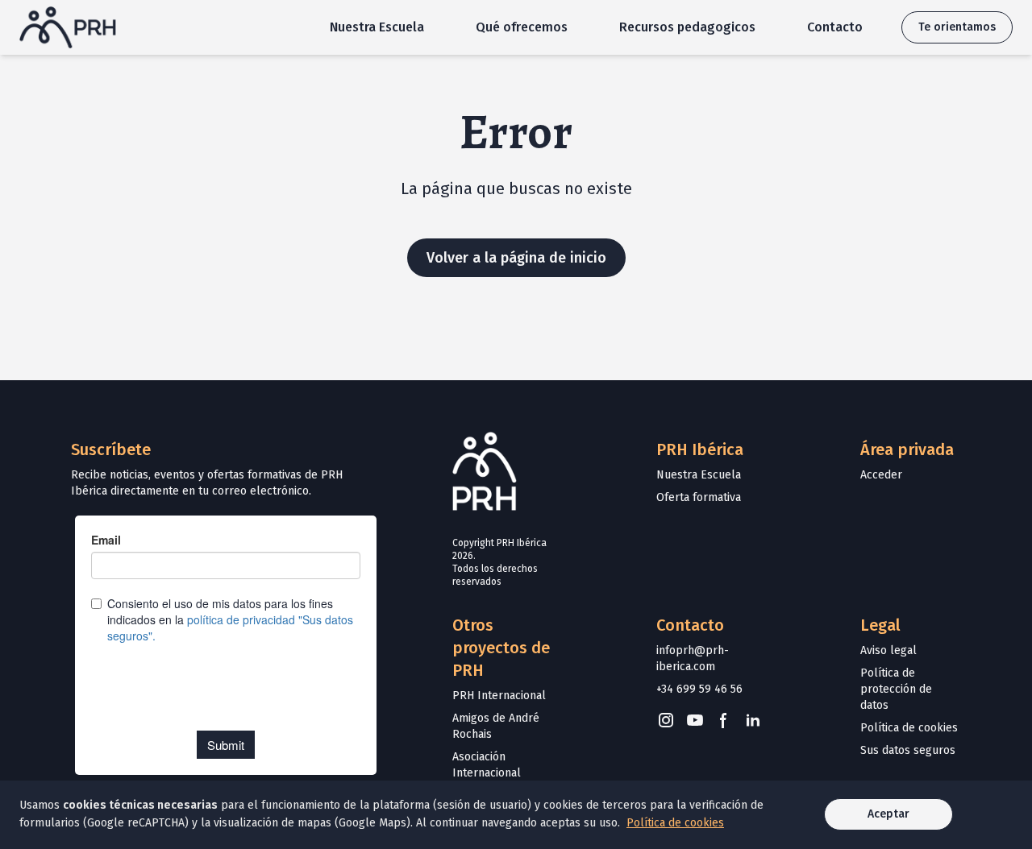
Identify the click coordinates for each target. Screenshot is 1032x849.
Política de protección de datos (896, 689)
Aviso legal (888, 650)
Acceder (881, 475)
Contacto (835, 27)
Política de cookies (909, 728)
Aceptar (888, 814)
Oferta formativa (698, 497)
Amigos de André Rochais (495, 726)
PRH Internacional (499, 695)
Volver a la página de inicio (516, 258)
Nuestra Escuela (377, 27)
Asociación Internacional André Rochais (489, 773)
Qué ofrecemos (522, 27)
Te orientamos (957, 27)
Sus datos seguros (907, 750)
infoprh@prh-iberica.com (692, 658)
